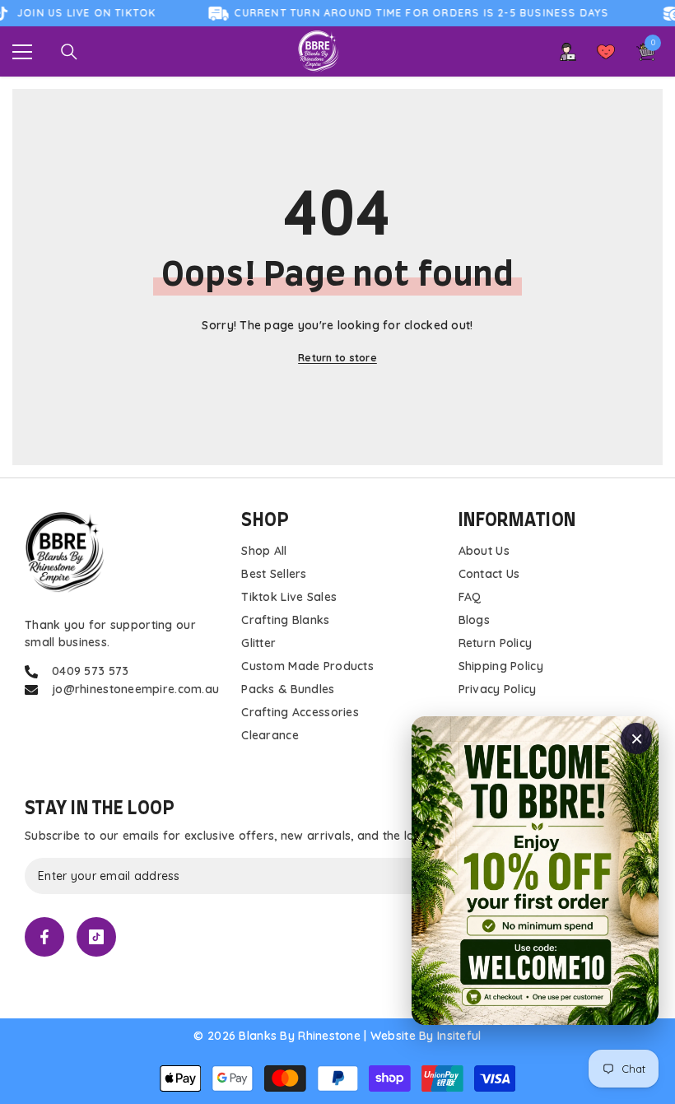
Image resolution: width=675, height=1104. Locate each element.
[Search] (69, 52)
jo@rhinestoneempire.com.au (135, 689)
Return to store (337, 358)
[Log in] (568, 52)
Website (393, 1035)
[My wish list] (606, 52)
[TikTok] (96, 937)
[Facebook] (44, 937)
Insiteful (459, 1035)
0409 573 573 (90, 671)
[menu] (22, 52)
